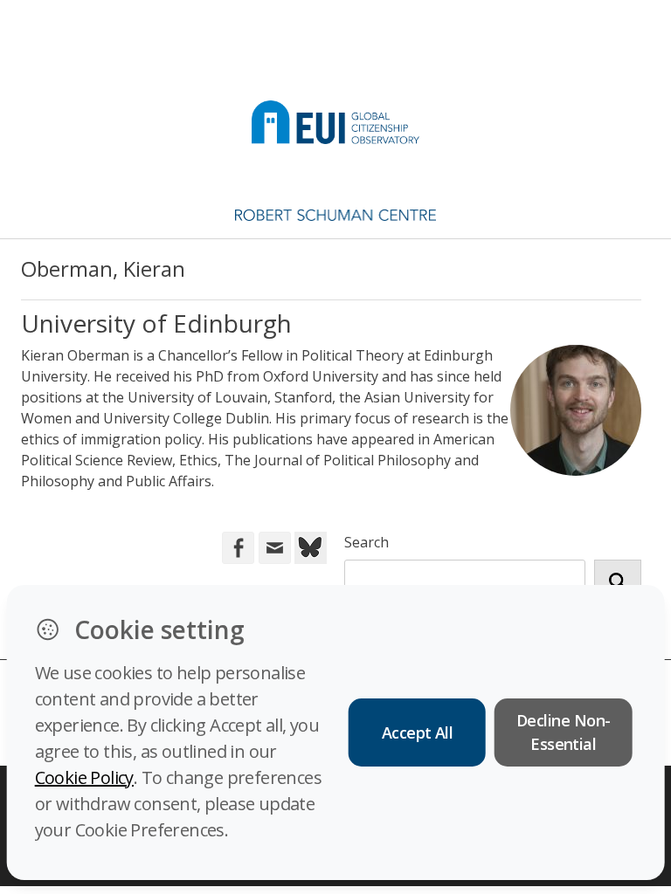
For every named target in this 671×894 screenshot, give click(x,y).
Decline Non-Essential (563, 732)
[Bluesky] (309, 546)
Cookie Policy (84, 777)
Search (366, 542)
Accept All (417, 732)
